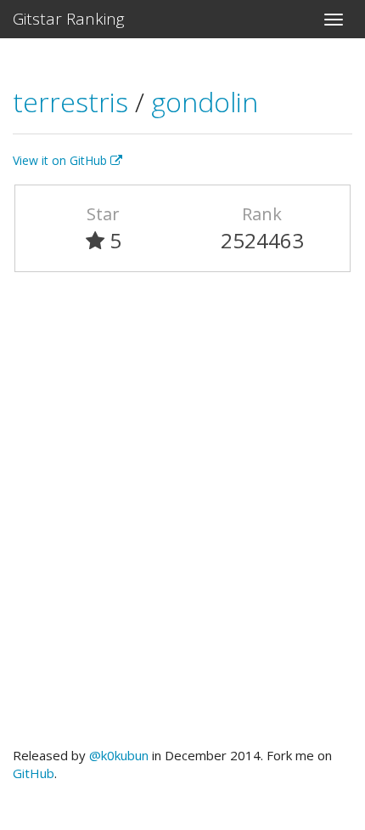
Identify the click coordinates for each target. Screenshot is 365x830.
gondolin (204, 101)
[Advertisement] (182, 517)
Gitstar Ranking (69, 19)
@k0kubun (119, 755)
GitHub (33, 773)
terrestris (74, 101)
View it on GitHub (61, 160)
